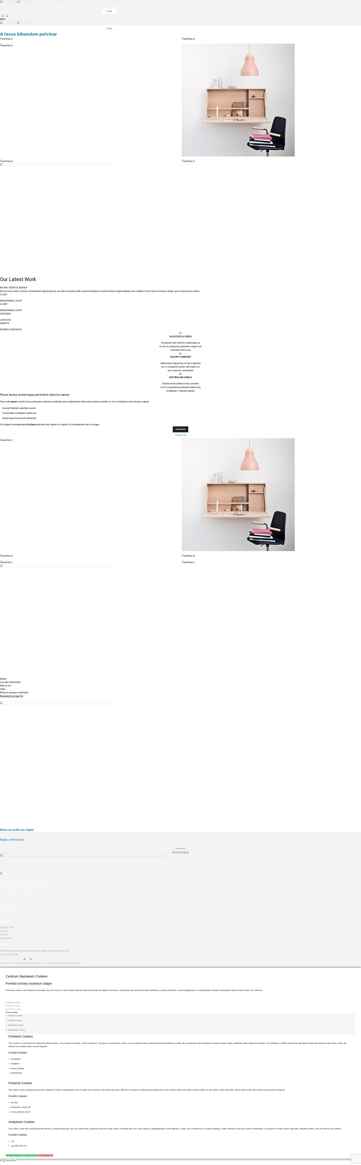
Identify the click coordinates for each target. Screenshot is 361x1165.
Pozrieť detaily (11, 1012)
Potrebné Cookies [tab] (15, 1016)
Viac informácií (256, 990)
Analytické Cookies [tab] (16, 1025)
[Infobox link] (180, 482)
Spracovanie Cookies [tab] (16, 1030)
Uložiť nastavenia (30, 1155)
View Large (3, 817)
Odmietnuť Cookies (45, 1155)
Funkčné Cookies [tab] (15, 1020)
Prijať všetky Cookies (14, 1155)
